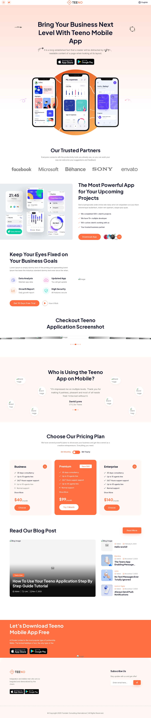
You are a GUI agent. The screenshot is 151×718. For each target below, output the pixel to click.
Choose (22, 507)
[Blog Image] (107, 545)
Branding (118, 556)
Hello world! (121, 546)
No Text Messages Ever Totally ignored (127, 578)
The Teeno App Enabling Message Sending (124, 564)
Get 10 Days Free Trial (24, 303)
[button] (70, 344)
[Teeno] (75, 2)
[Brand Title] (24, 169)
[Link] (3, 2)
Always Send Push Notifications (124, 593)
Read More (132, 530)
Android (117, 586)
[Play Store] (85, 62)
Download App (89, 237)
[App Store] (66, 62)
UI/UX (116, 571)
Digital (123, 586)
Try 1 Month (69, 507)
